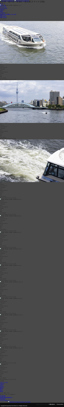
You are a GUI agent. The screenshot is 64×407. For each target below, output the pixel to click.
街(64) (1, 391)
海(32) (1, 390)
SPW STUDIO (3, 17)
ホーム (1, 4)
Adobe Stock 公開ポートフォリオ (8, 14)
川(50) (1, 385)
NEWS (1, 11)
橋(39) (1, 388)
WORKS (2, 10)
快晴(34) (2, 387)
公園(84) (2, 384)
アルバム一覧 (3, 7)
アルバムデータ (3, 8)
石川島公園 (2, 396)
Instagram (2, 13)
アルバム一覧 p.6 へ (4, 400)
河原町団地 (2, 399)
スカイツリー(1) (4, 382)
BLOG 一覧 (2, 5)
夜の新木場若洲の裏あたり (6, 397)
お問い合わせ (3, 16)
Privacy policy (60, 404)
